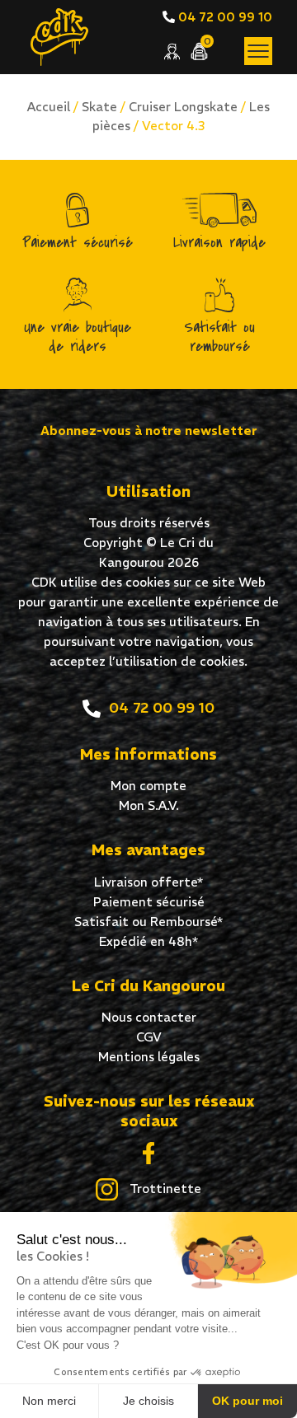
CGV (149, 1037)
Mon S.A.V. (149, 805)
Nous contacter (148, 1017)
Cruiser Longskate (183, 107)
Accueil (48, 107)
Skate (99, 107)
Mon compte (148, 785)
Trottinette (163, 1188)
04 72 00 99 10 (223, 17)
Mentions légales (149, 1057)
